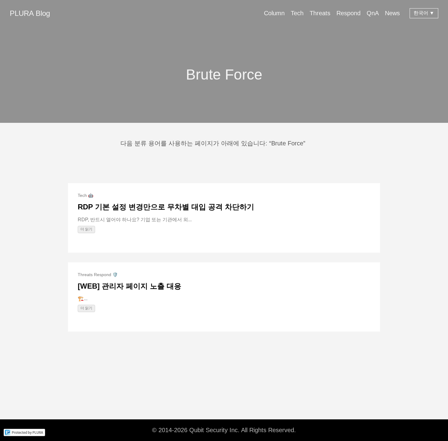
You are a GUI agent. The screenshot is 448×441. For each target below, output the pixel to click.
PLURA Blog (30, 13)
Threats (320, 13)
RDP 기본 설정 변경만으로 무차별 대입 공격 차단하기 (166, 207)
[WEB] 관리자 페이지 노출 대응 (129, 286)
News (392, 13)
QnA (373, 13)
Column (274, 13)
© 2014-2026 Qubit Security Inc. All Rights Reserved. (224, 430)
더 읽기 (86, 229)
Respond (348, 13)
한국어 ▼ (424, 13)
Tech (297, 13)
